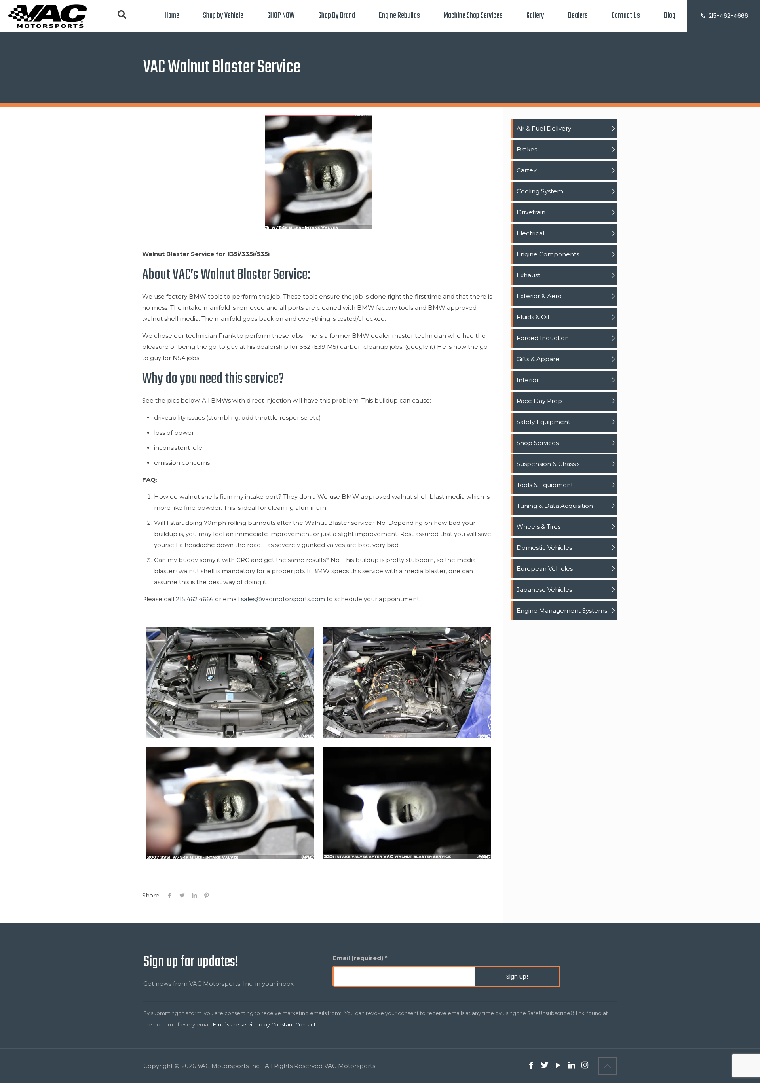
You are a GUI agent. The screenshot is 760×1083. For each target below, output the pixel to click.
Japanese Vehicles (544, 589)
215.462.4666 (194, 599)
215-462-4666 (727, 16)
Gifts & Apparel (539, 359)
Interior (528, 380)
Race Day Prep (539, 401)
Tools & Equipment (545, 484)
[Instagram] (585, 1066)
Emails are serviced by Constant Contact (264, 1025)
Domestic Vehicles (544, 547)
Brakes (527, 149)
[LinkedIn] (571, 1066)
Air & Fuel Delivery (544, 128)
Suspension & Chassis (548, 464)
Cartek (527, 170)
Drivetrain (531, 212)
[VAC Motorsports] (47, 16)
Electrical (530, 233)
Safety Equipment (543, 422)
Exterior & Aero (539, 296)
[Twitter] (544, 1066)
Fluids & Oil (533, 317)
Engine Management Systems (562, 610)
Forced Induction (543, 338)
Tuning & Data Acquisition (555, 505)
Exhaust (528, 275)
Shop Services (538, 443)
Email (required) (360, 958)
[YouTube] (558, 1066)
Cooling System (540, 191)
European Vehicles (545, 568)
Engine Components (548, 254)
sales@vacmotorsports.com (283, 599)
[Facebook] (531, 1066)
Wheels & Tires (538, 526)
